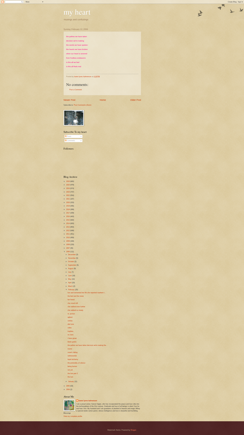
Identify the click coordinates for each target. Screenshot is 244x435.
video (70, 328)
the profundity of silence (76, 363)
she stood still (73, 303)
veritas (70, 321)
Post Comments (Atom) (82, 105)
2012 (68, 230)
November (72, 258)
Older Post (135, 100)
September (72, 265)
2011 (68, 234)
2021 (68, 199)
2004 (68, 389)
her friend (71, 300)
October (71, 261)
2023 (68, 192)
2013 (68, 227)
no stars (71, 335)
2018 (68, 209)
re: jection (71, 314)
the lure (70, 377)
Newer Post (69, 100)
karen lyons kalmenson (88, 401)
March (70, 286)
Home (103, 100)
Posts (68, 136)
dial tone (71, 324)
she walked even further (76, 307)
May (70, 279)
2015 (68, 220)
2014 (68, 223)
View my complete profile (73, 416)
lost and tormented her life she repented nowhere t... (87, 293)
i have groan (72, 338)
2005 (68, 386)
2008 (68, 244)
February (71, 290)
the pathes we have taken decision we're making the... (88, 345)
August (71, 268)
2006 (68, 252)
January (71, 381)
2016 (68, 216)
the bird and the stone (76, 296)
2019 (68, 206)
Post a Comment (75, 90)
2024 (68, 188)
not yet (70, 370)
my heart (77, 12)
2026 (68, 181)
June (70, 276)
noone (70, 349)
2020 (68, 202)
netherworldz (72, 356)
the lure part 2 (73, 373)
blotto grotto (72, 342)
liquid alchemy (73, 359)
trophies (70, 331)
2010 (68, 237)
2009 (68, 241)
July (70, 272)
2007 (68, 248)
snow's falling (72, 352)
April (70, 283)
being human (72, 366)
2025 (68, 185)
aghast (70, 317)
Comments (70, 141)
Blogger (133, 430)
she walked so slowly (75, 310)
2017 (68, 213)
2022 (68, 195)
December (72, 254)
